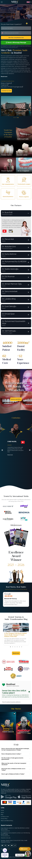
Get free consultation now (16, 432)
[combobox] (3, 427)
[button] (28, 854)
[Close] (30, 413)
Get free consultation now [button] (17, 437)
